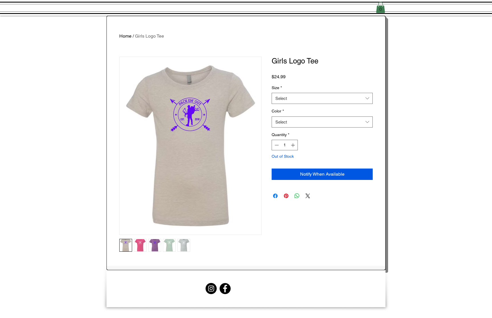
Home (125, 36)
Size (277, 87)
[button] (380, 7)
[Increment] (293, 145)
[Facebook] (225, 288)
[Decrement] (276, 145)
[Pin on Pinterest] (286, 195)
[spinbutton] (285, 145)
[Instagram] (211, 288)
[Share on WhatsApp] (297, 195)
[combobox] (322, 98)
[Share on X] (307, 195)
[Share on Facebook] (275, 195)
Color (278, 111)
